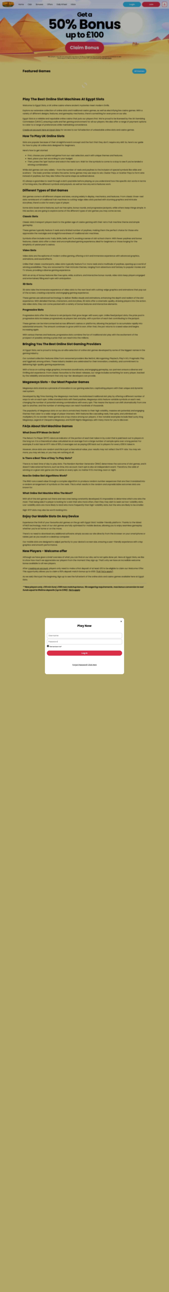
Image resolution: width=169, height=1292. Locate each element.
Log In (84, 653)
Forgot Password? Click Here (84, 665)
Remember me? (56, 647)
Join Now (84, 661)
